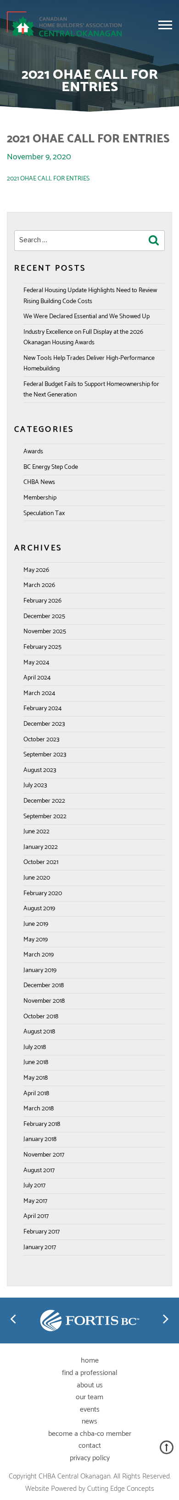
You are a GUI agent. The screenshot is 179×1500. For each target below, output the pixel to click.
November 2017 (43, 1155)
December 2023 (44, 724)
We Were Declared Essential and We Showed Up (86, 316)
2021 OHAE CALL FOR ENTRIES (48, 179)
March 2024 (39, 693)
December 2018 (43, 985)
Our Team (89, 1397)
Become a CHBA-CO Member (89, 1434)
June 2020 (36, 878)
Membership (39, 498)
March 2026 (39, 585)
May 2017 (35, 1201)
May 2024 (36, 663)
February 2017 (41, 1232)
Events (90, 1409)
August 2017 (39, 1170)
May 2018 (35, 1078)
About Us (90, 1385)
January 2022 (40, 847)
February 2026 (42, 601)
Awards (33, 451)
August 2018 (39, 1032)
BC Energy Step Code (50, 467)
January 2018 (39, 1139)
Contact (89, 1446)
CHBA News (39, 482)
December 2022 (44, 801)
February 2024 (42, 708)
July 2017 (34, 1185)
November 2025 (44, 631)
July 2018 (34, 1047)
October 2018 (40, 1016)
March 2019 (38, 955)
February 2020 (42, 893)
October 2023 (41, 739)
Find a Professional (89, 1373)
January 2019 (39, 970)
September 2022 (45, 816)
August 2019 (39, 908)
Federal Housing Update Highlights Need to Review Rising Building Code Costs (90, 295)
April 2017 (36, 1216)
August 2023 (39, 770)
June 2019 (35, 924)
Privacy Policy (90, 1458)
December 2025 (44, 616)
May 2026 (36, 570)
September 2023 (44, 755)
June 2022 (36, 831)
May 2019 (35, 940)
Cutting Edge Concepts (120, 1489)
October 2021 (40, 862)
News (89, 1421)
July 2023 (35, 785)
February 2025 (42, 647)
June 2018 (35, 1062)
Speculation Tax (44, 513)
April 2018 (36, 1093)
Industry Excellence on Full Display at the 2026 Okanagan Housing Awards (83, 337)
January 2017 (39, 1247)
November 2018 (44, 1001)
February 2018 (41, 1124)
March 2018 (38, 1108)
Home (90, 1360)
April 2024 (36, 678)
